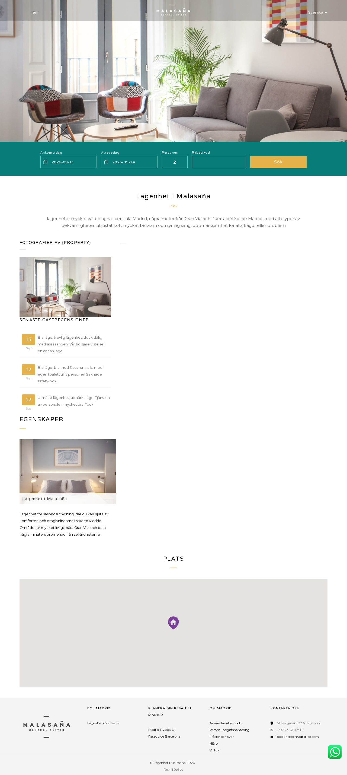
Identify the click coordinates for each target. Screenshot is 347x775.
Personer (169, 152)
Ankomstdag (51, 152)
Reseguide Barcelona (164, 736)
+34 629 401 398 (290, 730)
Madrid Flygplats (161, 730)
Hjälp (214, 743)
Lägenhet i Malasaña (44, 498)
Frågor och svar (222, 737)
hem (34, 12)
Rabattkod (201, 152)
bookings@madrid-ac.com (298, 737)
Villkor (214, 750)
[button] (173, 623)
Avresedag (110, 152)
